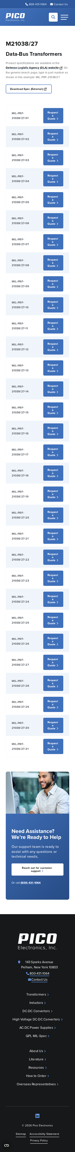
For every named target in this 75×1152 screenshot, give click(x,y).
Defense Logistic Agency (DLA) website (34, 68)
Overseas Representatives (36, 1084)
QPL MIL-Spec (36, 1036)
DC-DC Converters (36, 1011)
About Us (36, 1051)
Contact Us (61, 4)
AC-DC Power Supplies (36, 1027)
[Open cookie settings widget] (6, 1145)
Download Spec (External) (31, 89)
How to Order (36, 1075)
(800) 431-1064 (31, 883)
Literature (36, 1059)
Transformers (36, 994)
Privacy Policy (39, 1140)
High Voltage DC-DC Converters (36, 1019)
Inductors (36, 1002)
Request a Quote (53, 116)
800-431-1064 (38, 4)
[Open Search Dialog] (53, 17)
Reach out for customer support (37, 869)
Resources (36, 1067)
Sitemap (21, 1134)
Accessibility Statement (44, 1134)
